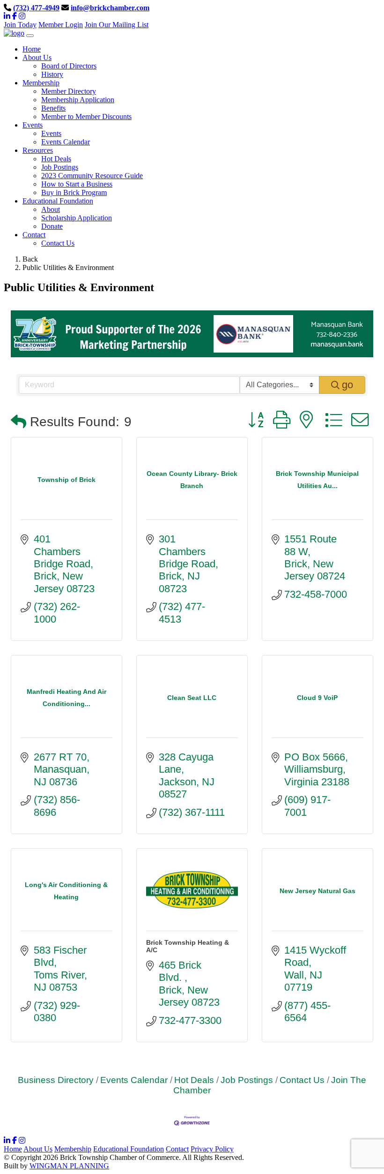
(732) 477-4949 (36, 8)
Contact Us (57, 243)
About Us (37, 1149)
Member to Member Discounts (86, 116)
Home (13, 1149)
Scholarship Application (76, 218)
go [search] (347, 385)
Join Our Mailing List (116, 25)
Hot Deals (56, 159)
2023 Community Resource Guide (92, 176)
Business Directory (56, 1080)
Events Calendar (65, 142)
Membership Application (77, 100)
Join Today (20, 25)
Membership (72, 1149)
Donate (52, 226)
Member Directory (68, 91)
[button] (18, 422)
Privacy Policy (212, 1149)
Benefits (53, 108)
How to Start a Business (76, 184)
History (52, 74)
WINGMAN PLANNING (69, 1166)
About (50, 209)
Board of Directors (68, 66)
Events (51, 133)
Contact (177, 1149)
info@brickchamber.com (110, 8)
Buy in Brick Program (74, 192)
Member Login (60, 25)
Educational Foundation (128, 1149)
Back (30, 259)
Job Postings (59, 167)
